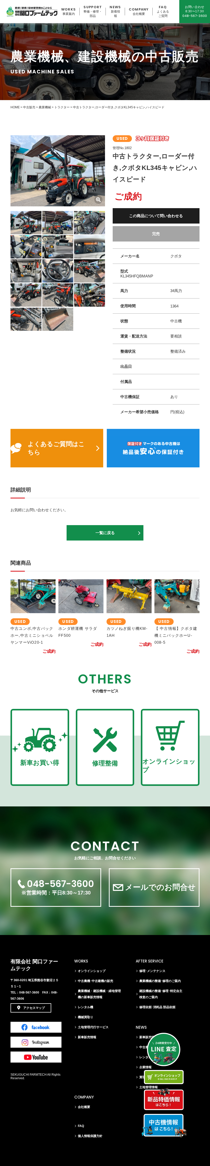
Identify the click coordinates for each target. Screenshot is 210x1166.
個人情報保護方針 (90, 1136)
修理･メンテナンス (152, 971)
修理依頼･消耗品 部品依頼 (157, 1007)
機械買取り (85, 1017)
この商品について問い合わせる (156, 216)
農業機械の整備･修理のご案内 (160, 981)
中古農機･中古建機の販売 (95, 981)
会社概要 (84, 1107)
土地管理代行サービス (93, 1027)
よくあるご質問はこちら (56, 448)
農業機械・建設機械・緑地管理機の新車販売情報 (99, 994)
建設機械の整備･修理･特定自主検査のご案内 (160, 994)
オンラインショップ (92, 971)
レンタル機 (85, 1007)
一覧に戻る (105, 533)
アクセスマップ (34, 1008)
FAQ (81, 1126)
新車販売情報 (87, 1037)
